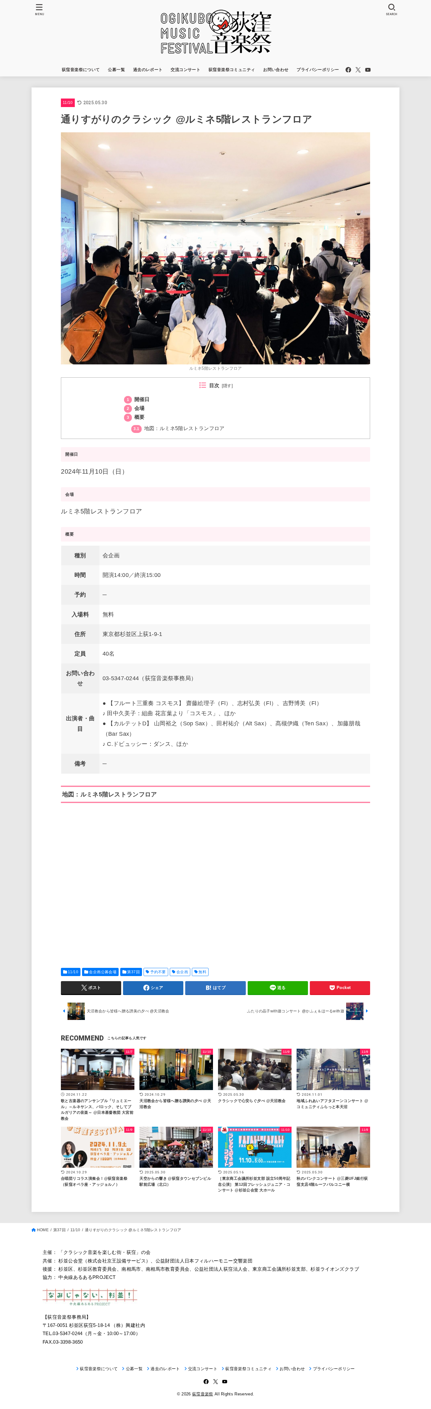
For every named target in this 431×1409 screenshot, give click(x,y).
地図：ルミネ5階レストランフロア (178, 428)
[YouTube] (368, 70)
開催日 (138, 399)
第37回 (133, 972)
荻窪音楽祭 (202, 1394)
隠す (227, 386)
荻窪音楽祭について (81, 69)
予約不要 (158, 972)
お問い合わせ (275, 69)
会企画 (182, 972)
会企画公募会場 (102, 972)
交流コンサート (185, 69)
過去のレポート (148, 69)
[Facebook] (348, 70)
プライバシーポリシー (318, 69)
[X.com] (358, 70)
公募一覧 (116, 69)
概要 (136, 417)
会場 (136, 408)
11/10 (68, 102)
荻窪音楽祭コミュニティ (232, 69)
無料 (202, 972)
